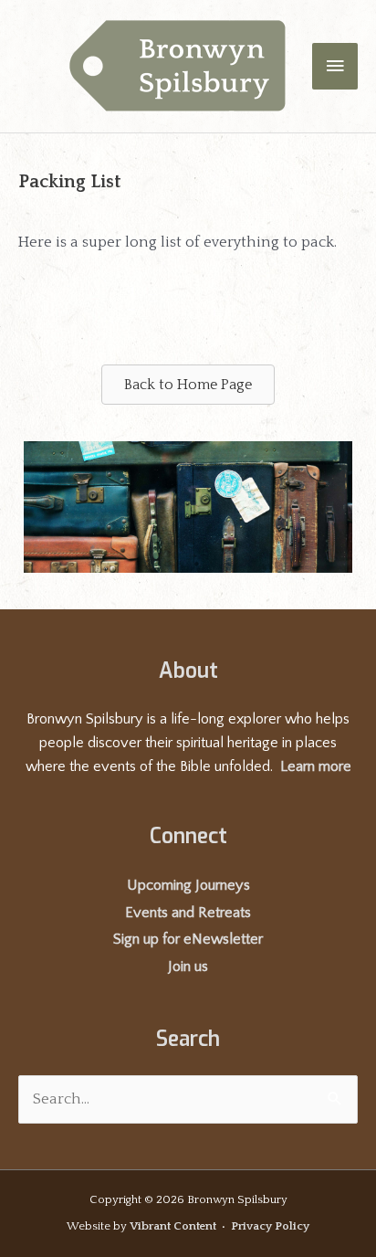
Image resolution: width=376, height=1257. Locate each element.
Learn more (315, 766)
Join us (188, 966)
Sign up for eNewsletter (188, 939)
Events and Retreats (188, 912)
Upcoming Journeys (188, 885)
